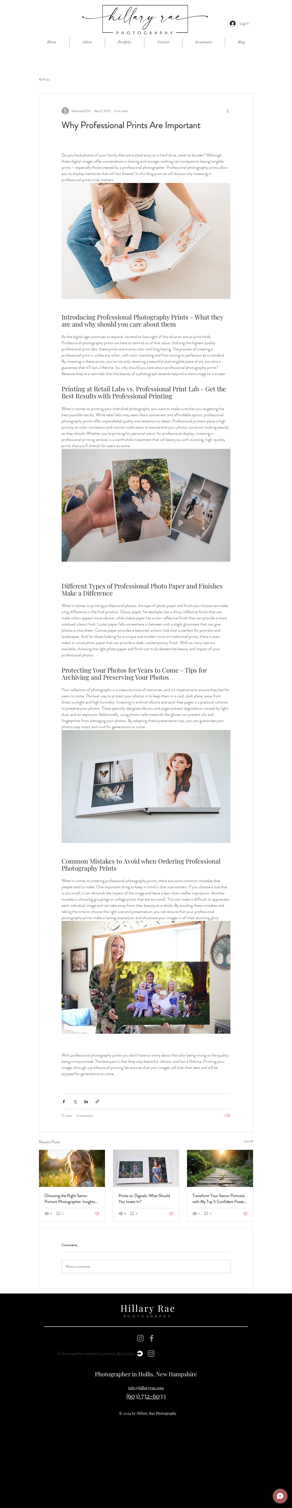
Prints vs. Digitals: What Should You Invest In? (144, 1199)
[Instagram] (140, 1338)
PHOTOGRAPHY (148, 1316)
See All (248, 1141)
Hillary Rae (147, 1308)
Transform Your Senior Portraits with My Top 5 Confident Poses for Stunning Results (219, 1199)
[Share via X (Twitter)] (75, 1101)
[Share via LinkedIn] (86, 1101)
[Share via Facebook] (64, 1101)
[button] (124, 42)
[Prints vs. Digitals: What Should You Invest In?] (146, 1168)
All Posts (44, 79)
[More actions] (227, 111)
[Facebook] (151, 1338)
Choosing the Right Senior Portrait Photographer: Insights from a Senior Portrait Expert (69, 1199)
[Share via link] (97, 1101)
